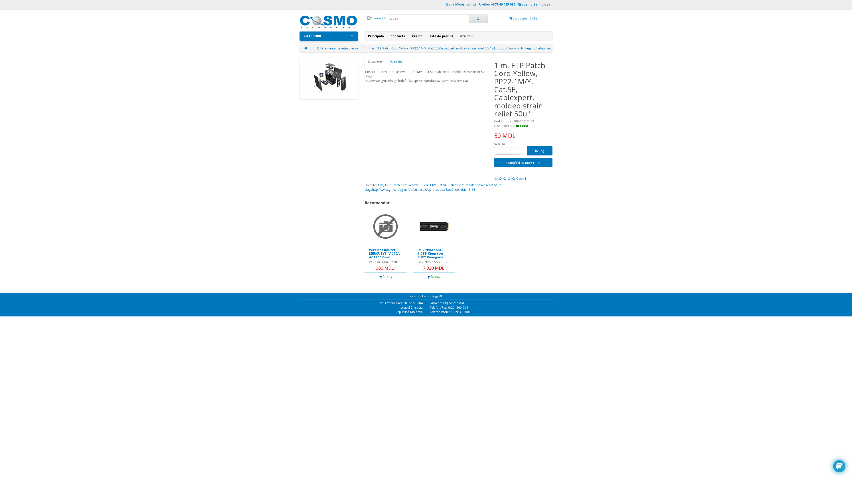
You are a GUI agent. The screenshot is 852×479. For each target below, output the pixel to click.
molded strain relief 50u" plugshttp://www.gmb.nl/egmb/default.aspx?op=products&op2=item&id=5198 (433, 187)
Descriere (375, 61)
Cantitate (499, 143)
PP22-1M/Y (428, 185)
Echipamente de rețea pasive (338, 48)
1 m (380, 185)
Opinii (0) (395, 61)
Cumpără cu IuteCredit (523, 162)
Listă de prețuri (440, 36)
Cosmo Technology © (426, 296)
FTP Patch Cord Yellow (401, 185)
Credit (417, 36)
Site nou (466, 36)
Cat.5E (442, 185)
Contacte (397, 36)
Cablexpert (456, 185)
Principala (376, 36)
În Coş (539, 151)
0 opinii (521, 178)
